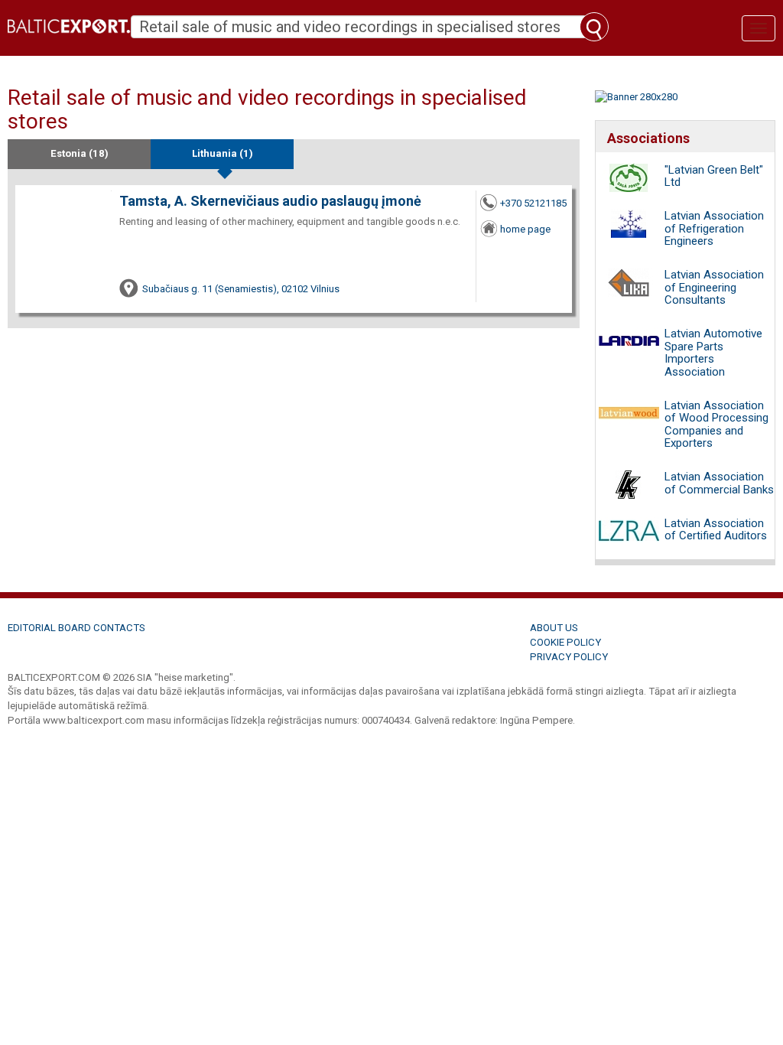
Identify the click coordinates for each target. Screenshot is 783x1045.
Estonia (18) (79, 153)
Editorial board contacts (76, 627)
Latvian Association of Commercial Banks (719, 483)
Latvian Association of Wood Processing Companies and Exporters (716, 425)
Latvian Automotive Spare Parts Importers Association (713, 353)
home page (525, 229)
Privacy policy (569, 656)
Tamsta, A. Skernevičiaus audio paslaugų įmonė (270, 201)
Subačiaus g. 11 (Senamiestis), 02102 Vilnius (241, 289)
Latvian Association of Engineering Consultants (714, 287)
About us (554, 627)
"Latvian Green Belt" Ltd (713, 176)
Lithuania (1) (222, 153)
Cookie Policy (565, 642)
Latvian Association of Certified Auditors (715, 529)
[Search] (594, 26)
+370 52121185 (533, 203)
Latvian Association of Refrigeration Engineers (714, 228)
